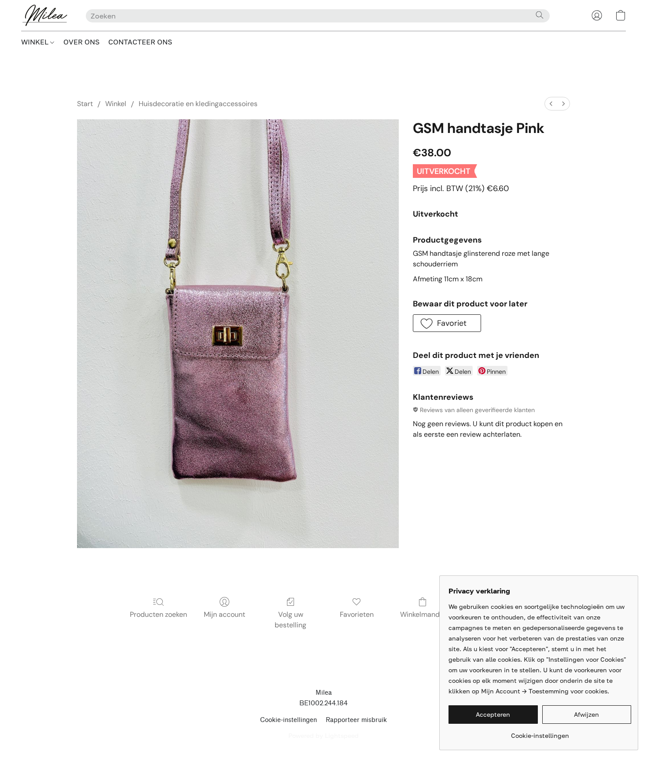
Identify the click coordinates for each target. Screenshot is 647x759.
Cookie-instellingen (288, 720)
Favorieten (357, 614)
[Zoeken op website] (539, 15)
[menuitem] (551, 103)
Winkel (115, 103)
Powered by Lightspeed (323, 735)
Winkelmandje (422, 614)
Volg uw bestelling (290, 620)
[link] (539, 732)
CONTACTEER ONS (140, 41)
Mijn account (224, 614)
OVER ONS (81, 41)
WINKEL (35, 41)
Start (85, 103)
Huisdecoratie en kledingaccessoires (198, 103)
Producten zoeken (158, 614)
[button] (44, 15)
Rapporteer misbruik (356, 720)
